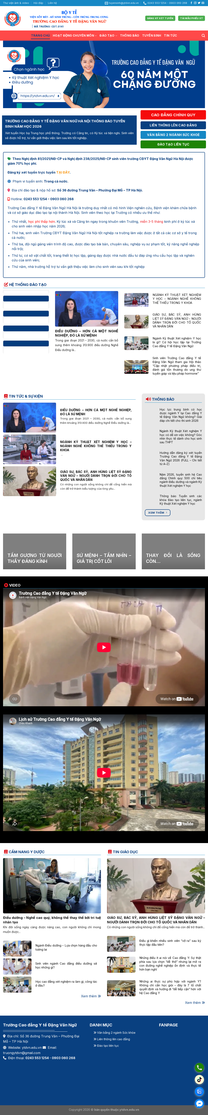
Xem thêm (89, 996)
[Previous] (12, 74)
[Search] (203, 36)
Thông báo (129, 35)
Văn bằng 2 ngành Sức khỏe (115, 1032)
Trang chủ (40, 35)
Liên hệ (52, 2)
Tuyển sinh (151, 35)
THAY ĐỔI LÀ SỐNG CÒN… (173, 558)
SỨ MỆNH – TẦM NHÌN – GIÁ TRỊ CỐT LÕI (104, 558)
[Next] (195, 74)
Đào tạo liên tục (107, 1045)
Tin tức (170, 35)
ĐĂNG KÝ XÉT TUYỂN (160, 18)
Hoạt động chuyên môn (73, 35)
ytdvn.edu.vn (32, 1047)
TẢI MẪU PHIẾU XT (191, 18)
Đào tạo (107, 35)
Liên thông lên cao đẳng (113, 1039)
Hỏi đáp (38, 2)
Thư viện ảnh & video (16, 2)
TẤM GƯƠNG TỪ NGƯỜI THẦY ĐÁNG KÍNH (35, 558)
